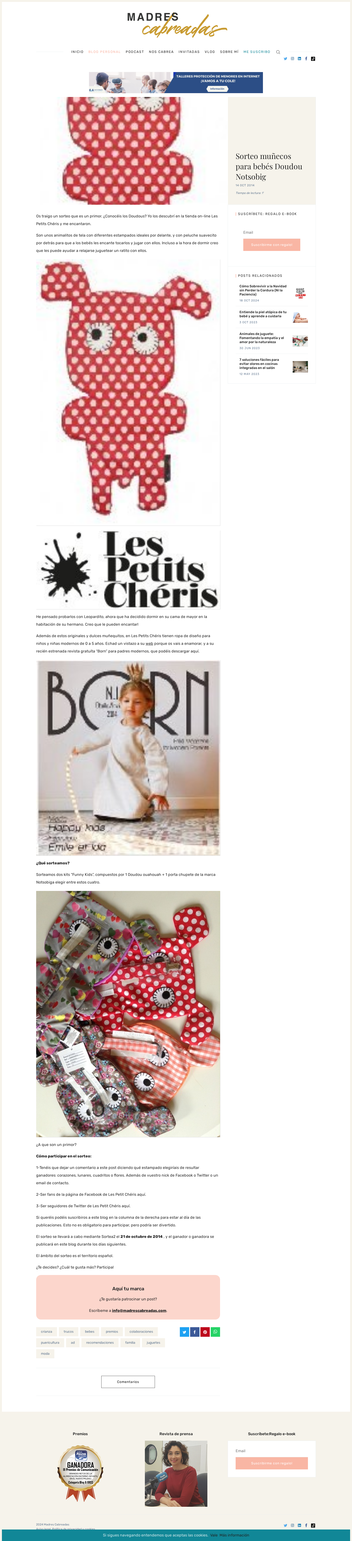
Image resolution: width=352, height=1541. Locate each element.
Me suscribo (257, 52)
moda (45, 1354)
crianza (46, 1332)
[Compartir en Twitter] (184, 1332)
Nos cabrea (161, 52)
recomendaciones (100, 1343)
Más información (234, 1535)
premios (112, 1332)
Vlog (210, 52)
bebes (89, 1332)
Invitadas (189, 52)
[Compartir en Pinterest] (205, 1332)
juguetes (153, 1343)
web (149, 643)
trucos (69, 1332)
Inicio (77, 52)
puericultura (50, 1343)
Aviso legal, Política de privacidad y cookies (65, 1529)
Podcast (135, 52)
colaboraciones (141, 1332)
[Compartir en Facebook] (194, 1332)
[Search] (278, 52)
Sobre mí (229, 52)
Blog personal (104, 52)
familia (130, 1343)
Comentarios (128, 1382)
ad (73, 1343)
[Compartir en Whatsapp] (215, 1332)
